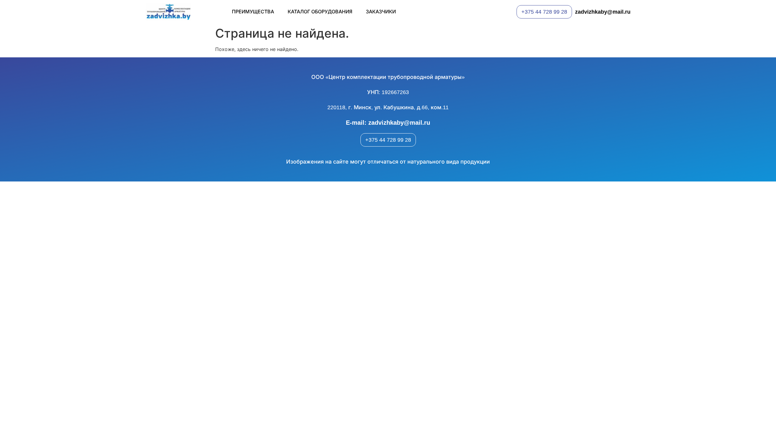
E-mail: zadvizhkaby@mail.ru (388, 122)
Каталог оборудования (320, 11)
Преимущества (253, 11)
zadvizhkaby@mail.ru (602, 12)
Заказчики (381, 11)
